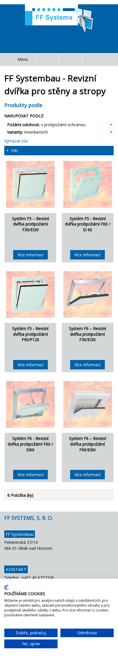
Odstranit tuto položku (111, 124)
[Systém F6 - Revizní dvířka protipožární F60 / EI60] (30, 404)
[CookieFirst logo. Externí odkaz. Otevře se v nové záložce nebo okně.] (6, 587)
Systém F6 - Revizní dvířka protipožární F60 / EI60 (30, 444)
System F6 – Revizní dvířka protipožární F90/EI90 (87, 444)
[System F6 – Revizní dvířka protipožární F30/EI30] (87, 294)
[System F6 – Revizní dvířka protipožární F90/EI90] (87, 404)
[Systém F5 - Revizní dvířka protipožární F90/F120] (30, 294)
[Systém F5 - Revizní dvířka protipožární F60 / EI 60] (87, 184)
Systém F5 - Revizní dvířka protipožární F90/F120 (30, 334)
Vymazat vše (16, 141)
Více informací (30, 254)
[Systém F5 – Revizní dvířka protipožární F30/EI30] (30, 184)
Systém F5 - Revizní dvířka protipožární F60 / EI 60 (87, 224)
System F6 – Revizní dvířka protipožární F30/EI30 (87, 334)
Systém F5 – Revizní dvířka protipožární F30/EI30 (30, 224)
